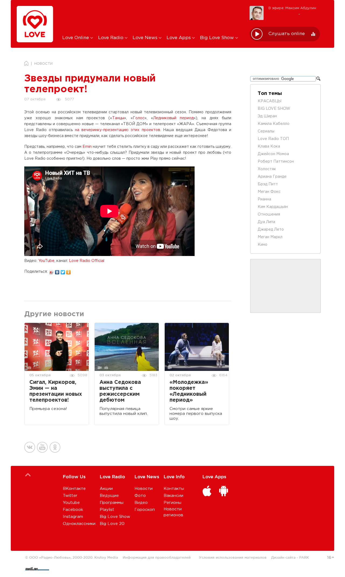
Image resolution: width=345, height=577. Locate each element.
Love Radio (111, 38)
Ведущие (109, 495)
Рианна (264, 199)
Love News (146, 38)
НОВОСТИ (43, 63)
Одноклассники (79, 523)
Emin (87, 146)
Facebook (73, 509)
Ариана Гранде (272, 176)
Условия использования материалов (233, 557)
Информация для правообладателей (157, 557)
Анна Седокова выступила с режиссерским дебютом (120, 391)
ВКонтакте (74, 488)
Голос (138, 118)
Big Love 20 (112, 523)
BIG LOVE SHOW (274, 108)
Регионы (172, 502)
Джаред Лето (271, 229)
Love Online (76, 38)
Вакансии (173, 495)
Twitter (70, 495)
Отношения (269, 214)
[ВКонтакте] (57, 271)
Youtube (71, 502)
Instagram (73, 516)
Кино (262, 244)
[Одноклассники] (68, 271)
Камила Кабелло (273, 123)
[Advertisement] (152, 17)
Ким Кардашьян (273, 207)
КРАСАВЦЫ (269, 101)
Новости (143, 488)
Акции (106, 488)
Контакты (174, 488)
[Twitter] (63, 271)
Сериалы (266, 131)
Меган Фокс (269, 191)
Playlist (107, 509)
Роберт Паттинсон (276, 161)
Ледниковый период (173, 118)
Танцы (118, 118)
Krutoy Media (106, 557)
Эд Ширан (267, 116)
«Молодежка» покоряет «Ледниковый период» (189, 391)
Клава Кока (269, 146)
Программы (111, 502)
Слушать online (286, 34)
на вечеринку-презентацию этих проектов (117, 130)
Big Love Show (217, 38)
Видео (141, 502)
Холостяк (267, 169)
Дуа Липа (266, 222)
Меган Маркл (270, 237)
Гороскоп (144, 509)
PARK (304, 557)
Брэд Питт (268, 184)
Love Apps (179, 38)
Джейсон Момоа (273, 154)
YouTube (46, 260)
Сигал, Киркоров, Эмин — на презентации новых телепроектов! (55, 391)
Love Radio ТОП (273, 139)
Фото (140, 495)
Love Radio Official (86, 260)
